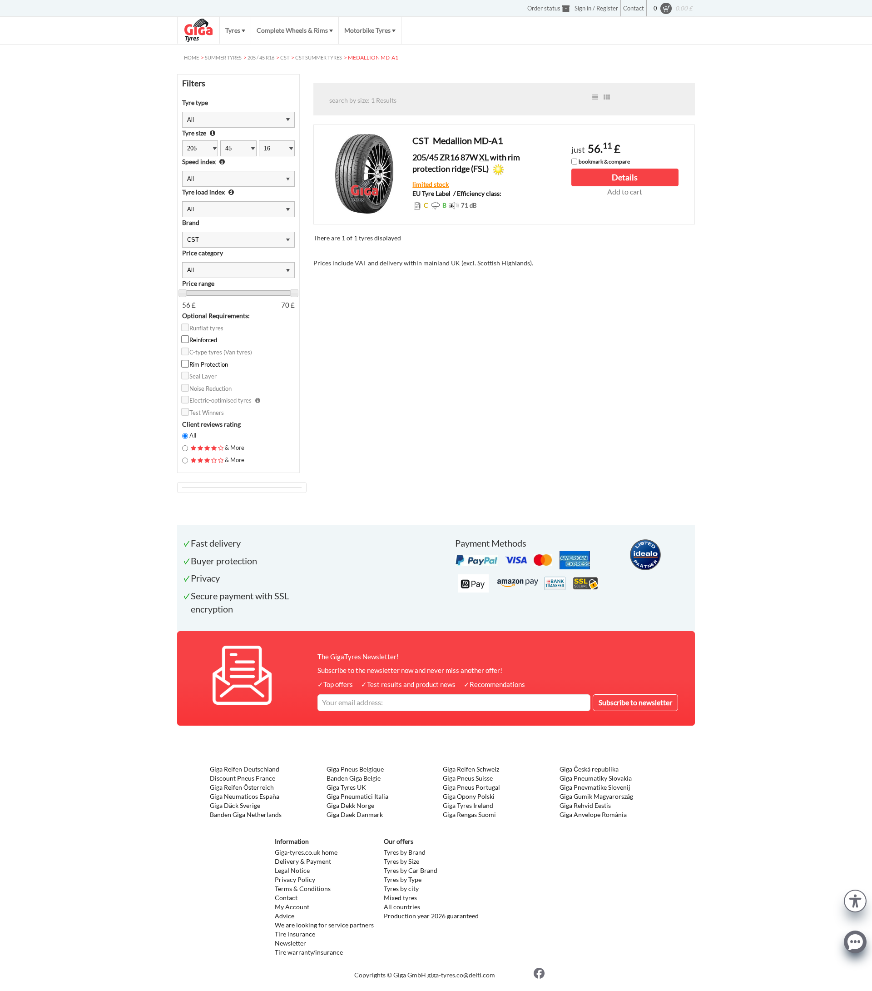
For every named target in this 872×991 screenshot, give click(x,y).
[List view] (595, 97)
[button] (855, 900)
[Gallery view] (607, 97)
